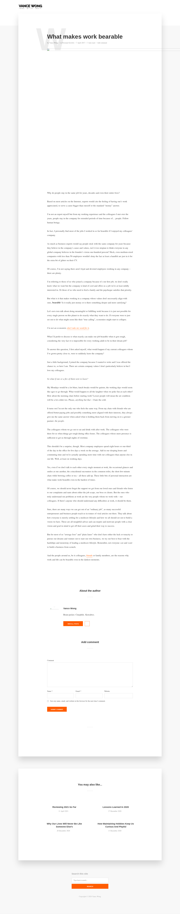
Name (50, 691)
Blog (123, 7)
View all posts (73, 624)
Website (107, 691)
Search (90, 886)
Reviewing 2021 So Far (64, 807)
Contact (113, 7)
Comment (50, 660)
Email (78, 691)
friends (89, 555)
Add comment (102, 43)
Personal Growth (68, 43)
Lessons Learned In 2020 (116, 807)
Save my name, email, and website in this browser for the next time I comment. (77, 701)
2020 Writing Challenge (140, 7)
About (102, 7)
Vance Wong (53, 43)
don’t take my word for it (78, 327)
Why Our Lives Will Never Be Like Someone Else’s (64, 825)
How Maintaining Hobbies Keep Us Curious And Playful (116, 825)
